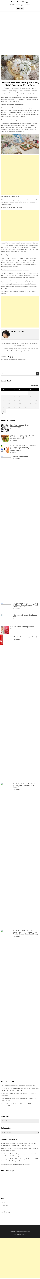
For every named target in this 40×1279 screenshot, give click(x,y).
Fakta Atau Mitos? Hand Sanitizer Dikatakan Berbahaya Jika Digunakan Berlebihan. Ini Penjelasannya (23, 448)
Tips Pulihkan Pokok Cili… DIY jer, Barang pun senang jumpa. (19, 1085)
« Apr (2, 414)
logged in (11, 360)
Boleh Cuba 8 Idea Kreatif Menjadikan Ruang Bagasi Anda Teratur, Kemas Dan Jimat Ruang (25, 932)
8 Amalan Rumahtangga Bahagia (25, 637)
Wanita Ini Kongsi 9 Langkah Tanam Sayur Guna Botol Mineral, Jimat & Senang (19, 1150)
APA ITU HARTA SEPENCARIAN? (20, 1164)
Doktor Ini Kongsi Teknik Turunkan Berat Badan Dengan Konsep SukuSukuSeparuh (24, 436)
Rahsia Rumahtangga (20, 2)
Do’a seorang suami (20, 456)
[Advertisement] (20, 32)
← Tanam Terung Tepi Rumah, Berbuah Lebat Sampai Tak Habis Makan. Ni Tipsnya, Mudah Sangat (20, 350)
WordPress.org (5, 1212)
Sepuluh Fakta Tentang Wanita (22, 627)
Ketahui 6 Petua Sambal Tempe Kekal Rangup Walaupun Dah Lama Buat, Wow (19, 1105)
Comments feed (5, 1209)
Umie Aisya (4, 1159)
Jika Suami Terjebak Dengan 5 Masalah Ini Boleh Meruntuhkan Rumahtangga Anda (19, 1160)
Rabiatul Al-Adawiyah (7, 1143)
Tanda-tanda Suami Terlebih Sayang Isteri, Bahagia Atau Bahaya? (24, 785)
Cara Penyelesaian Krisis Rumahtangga (19, 425)
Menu (21, 8)
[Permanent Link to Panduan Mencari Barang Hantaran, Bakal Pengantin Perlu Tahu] (20, 67)
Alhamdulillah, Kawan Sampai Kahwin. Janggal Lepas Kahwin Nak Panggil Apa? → (20, 344)
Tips (35, 88)
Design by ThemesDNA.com (20, 1234)
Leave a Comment (26, 88)
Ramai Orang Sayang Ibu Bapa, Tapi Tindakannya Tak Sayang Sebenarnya (19, 1095)
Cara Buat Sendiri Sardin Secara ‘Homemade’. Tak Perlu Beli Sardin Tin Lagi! (18, 1100)
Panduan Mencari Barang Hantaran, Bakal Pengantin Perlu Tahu (20, 83)
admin (7, 88)
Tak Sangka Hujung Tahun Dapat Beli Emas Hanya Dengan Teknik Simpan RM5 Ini (25, 604)
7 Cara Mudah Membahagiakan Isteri (25, 616)
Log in (3, 1203)
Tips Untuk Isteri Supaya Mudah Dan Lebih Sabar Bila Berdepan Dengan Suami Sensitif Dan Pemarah (20, 1089)
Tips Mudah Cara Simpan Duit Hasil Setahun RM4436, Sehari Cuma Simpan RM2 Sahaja (19, 1144)
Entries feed (4, 1206)
